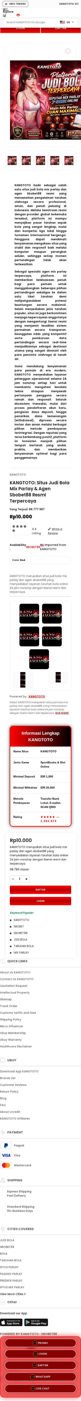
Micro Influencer (11, 1026)
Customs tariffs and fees (18, 1013)
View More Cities (12, 1294)
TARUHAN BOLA (10, 1260)
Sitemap (6, 999)
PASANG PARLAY (11, 1274)
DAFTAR (60, 28)
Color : (18, 560)
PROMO (43, 1344)
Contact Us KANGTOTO (16, 979)
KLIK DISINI (62, 713)
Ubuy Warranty (11, 1040)
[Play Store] (36, 1324)
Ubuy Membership (13, 1033)
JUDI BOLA (7, 1240)
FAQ (3, 1105)
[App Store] (12, 1324)
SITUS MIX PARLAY (12, 1287)
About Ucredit (10, 1112)
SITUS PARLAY (9, 1267)
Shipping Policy (10, 1019)
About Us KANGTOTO (15, 972)
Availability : (18, 547)
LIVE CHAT (43, 1388)
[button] (68, 51)
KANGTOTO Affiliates (15, 1119)
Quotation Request (13, 986)
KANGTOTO (18, 475)
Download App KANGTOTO (19, 1071)
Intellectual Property (14, 993)
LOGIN (20, 28)
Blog (3, 1098)
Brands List (8, 1078)
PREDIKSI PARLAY (11, 1281)
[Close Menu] (4, 16)
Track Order (8, 1006)
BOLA (3, 1254)
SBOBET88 (7, 1247)
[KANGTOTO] (19, 15)
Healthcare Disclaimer (16, 1046)
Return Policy (9, 1092)
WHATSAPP (43, 1377)
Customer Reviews (13, 1085)
